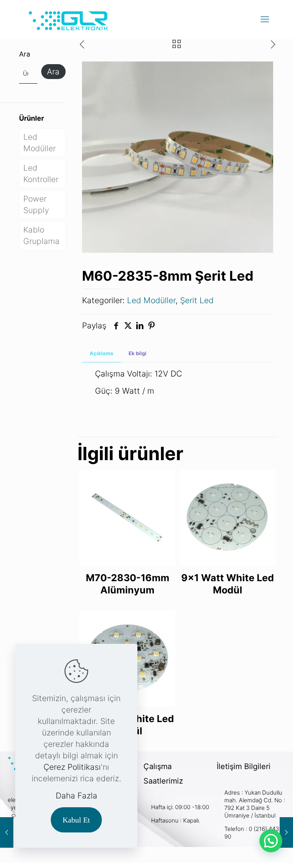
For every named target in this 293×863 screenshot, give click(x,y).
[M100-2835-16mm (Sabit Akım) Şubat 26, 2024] (6, 832)
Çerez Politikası (72, 767)
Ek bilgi (137, 353)
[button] (270, 840)
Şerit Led (197, 300)
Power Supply (36, 204)
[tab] (101, 353)
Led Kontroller (40, 173)
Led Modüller (151, 300)
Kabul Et (76, 820)
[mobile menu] (264, 19)
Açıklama (101, 353)
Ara (24, 54)
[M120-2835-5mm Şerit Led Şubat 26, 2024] (286, 832)
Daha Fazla (76, 795)
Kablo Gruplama (41, 235)
